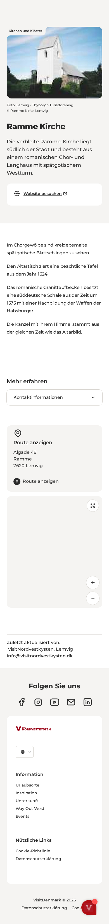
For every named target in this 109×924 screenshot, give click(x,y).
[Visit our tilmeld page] (71, 702)
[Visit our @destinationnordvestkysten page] (55, 702)
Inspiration (26, 792)
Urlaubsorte (27, 785)
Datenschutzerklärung (38, 858)
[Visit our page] (22, 702)
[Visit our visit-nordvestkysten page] (88, 702)
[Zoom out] (92, 598)
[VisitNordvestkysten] (33, 729)
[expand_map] (93, 506)
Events (22, 816)
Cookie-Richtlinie (33, 850)
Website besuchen (42, 193)
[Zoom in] (92, 582)
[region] (54, 552)
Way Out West (30, 808)
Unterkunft (27, 800)
